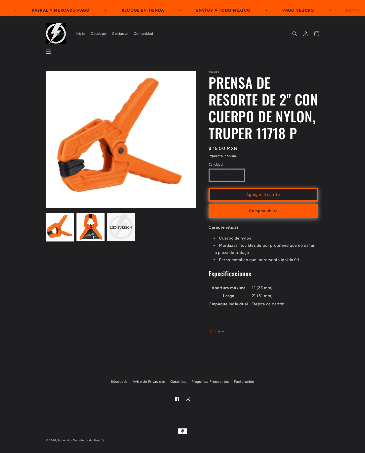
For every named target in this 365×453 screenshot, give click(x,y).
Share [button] (219, 331)
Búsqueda (119, 382)
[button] (48, 51)
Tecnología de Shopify (88, 440)
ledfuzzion (65, 440)
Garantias (178, 382)
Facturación (244, 382)
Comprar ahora (263, 211)
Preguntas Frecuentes (210, 382)
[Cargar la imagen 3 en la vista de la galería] (121, 227)
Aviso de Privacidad (149, 382)
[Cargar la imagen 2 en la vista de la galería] (90, 227)
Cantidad (216, 164)
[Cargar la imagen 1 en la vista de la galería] (60, 227)
